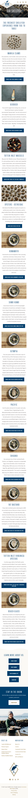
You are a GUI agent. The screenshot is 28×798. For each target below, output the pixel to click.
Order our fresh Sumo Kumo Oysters (14, 326)
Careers (14, 680)
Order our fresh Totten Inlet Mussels (14, 179)
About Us (17, 744)
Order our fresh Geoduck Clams (14, 130)
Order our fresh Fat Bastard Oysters (14, 530)
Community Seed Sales (20, 749)
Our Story (14, 661)
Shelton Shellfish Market (7, 756)
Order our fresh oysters (14, 226)
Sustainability (14, 673)
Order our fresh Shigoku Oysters (14, 479)
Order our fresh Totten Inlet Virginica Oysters (14, 585)
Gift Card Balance (19, 757)
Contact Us (17, 754)
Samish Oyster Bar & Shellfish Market (6, 752)
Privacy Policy (14, 790)
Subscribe (15, 702)
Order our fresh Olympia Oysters (14, 379)
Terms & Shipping (14, 792)
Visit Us (4, 740)
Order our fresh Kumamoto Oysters (14, 277)
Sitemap (14, 794)
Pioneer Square (5, 747)
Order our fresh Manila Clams (14, 79)
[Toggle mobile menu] (26, 2)
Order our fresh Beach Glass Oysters (14, 641)
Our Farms (14, 667)
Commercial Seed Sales (20, 752)
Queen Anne (4, 749)
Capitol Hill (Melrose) (6, 744)
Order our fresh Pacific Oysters (14, 430)
